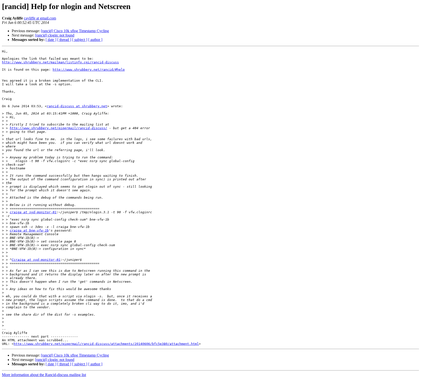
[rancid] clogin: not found (54, 35)
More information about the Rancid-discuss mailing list (44, 375)
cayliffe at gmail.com (40, 18)
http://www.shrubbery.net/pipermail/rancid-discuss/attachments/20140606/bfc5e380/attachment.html (106, 344)
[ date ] (51, 40)
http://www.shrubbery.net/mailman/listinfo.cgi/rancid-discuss (60, 62)
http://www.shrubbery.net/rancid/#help (89, 69)
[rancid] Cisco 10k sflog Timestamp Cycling (75, 31)
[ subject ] (79, 40)
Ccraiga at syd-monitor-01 (36, 260)
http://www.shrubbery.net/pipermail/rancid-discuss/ (58, 128)
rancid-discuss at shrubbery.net (77, 106)
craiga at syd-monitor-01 (33, 212)
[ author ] (95, 40)
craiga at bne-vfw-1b (29, 230)
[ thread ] (64, 40)
